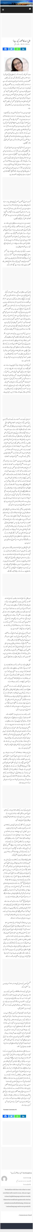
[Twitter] (11, 49)
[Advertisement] (16, 26)
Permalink (26, 1184)
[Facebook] (5, 49)
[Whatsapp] (17, 49)
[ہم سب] (16, 3)
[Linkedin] (23, 49)
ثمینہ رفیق (16, 44)
